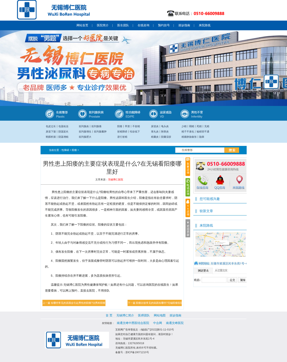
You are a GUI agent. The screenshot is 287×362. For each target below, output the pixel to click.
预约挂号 (164, 25)
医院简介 (103, 25)
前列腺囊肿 (100, 131)
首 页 (109, 315)
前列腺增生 (85, 131)
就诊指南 (184, 25)
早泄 (127, 126)
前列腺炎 (84, 126)
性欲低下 (135, 131)
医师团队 (144, 315)
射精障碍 (122, 131)
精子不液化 (188, 131)
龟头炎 (165, 126)
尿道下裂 (51, 131)
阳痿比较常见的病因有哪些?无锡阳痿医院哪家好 (163, 302)
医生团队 (123, 25)
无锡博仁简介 (125, 315)
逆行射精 (122, 136)
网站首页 (82, 25)
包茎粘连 (63, 126)
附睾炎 (165, 131)
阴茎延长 (63, 131)
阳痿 (119, 126)
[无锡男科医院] (143, 75)
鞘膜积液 (51, 136)
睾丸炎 (155, 131)
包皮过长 (51, 126)
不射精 (136, 126)
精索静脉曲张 (189, 136)
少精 (184, 126)
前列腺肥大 (85, 136)
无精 (206, 126)
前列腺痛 (96, 126)
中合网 (157, 323)
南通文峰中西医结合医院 (133, 323)
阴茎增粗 (63, 136)
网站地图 (160, 315)
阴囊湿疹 (166, 136)
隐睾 (201, 136)
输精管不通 (203, 131)
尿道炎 (155, 126)
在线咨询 (143, 25)
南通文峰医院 (175, 323)
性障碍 (65, 150)
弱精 (191, 126)
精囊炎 (155, 136)
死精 (199, 126)
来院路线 (205, 25)
